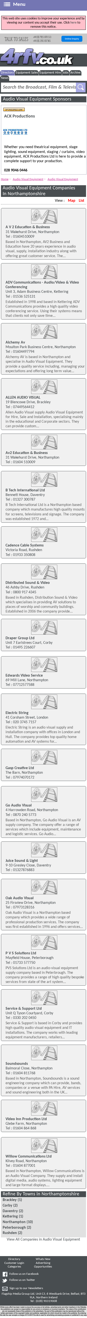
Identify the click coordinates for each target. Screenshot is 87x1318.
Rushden (10, 1233)
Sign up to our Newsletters (26, 1288)
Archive (75, 73)
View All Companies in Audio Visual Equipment (43, 1240)
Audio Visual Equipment (28, 179)
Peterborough (14, 1228)
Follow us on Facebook (24, 1274)
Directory (7, 73)
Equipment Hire (50, 73)
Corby (7, 1206)
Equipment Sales (27, 73)
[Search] (81, 87)
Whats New (43, 1259)
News (4, 78)
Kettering (10, 1216)
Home (4, 179)
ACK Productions (19, 116)
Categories (14, 1266)
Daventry (10, 1211)
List (81, 201)
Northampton (14, 1222)
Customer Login (14, 1263)
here (73, 23)
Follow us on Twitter (22, 1280)
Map (71, 201)
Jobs (65, 73)
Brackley (10, 1200)
